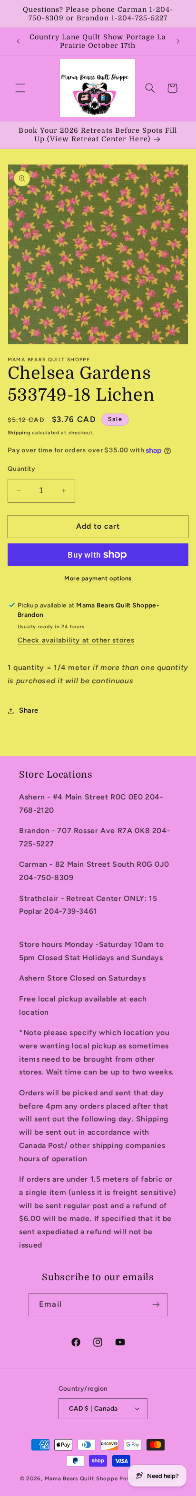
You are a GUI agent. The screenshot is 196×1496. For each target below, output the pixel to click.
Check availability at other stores (76, 640)
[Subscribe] (156, 1304)
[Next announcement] (177, 41)
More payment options (98, 578)
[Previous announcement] (18, 41)
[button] (20, 88)
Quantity (21, 468)
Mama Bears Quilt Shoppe (81, 1478)
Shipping (19, 433)
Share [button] (29, 710)
